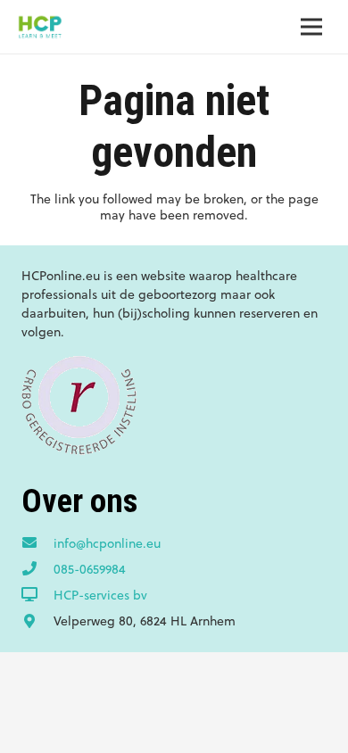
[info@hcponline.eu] (37, 543)
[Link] (39, 26)
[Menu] (311, 26)
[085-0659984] (37, 569)
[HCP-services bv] (37, 595)
